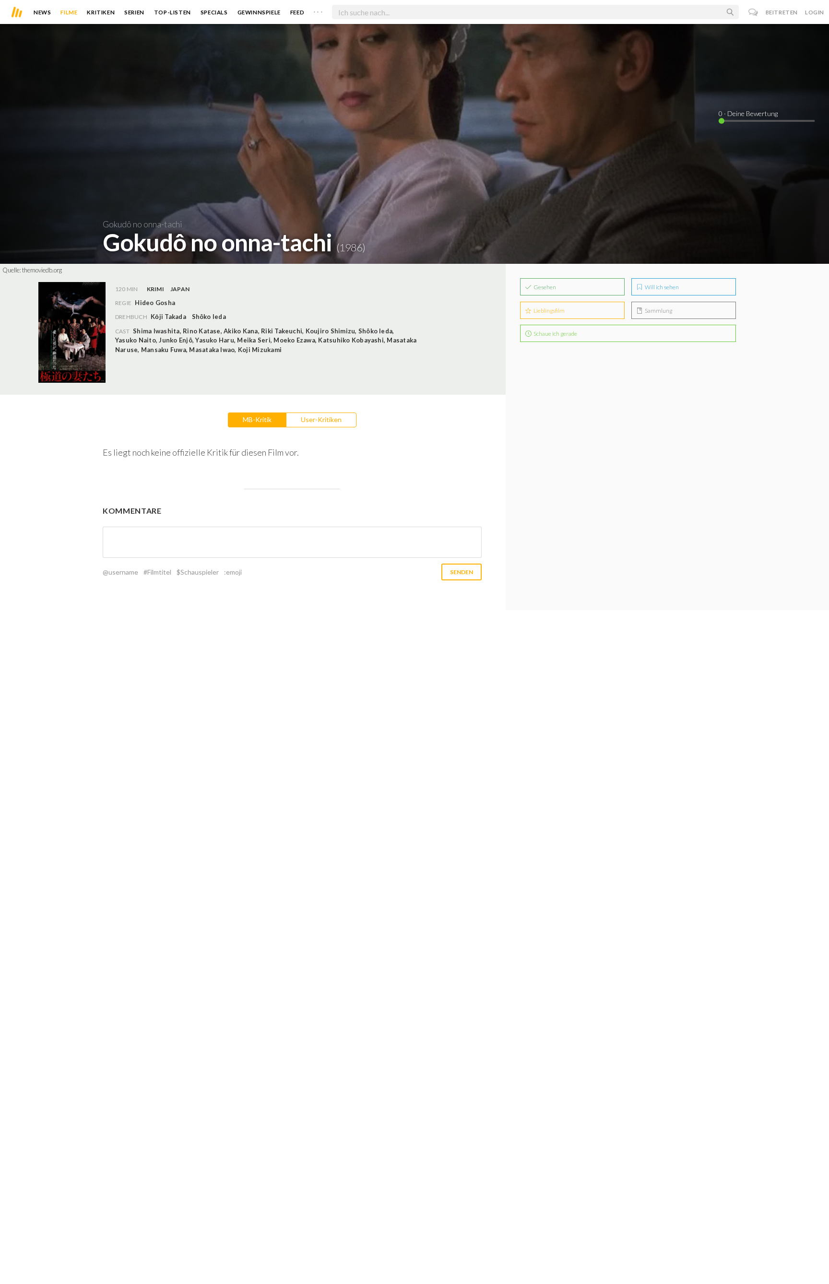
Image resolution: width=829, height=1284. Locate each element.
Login (814, 12)
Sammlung (658, 310)
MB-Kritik (257, 419)
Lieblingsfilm (549, 310)
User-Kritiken (321, 419)
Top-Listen (172, 12)
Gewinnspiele (259, 12)
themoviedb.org (42, 270)
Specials (214, 12)
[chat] (753, 12)
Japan (179, 289)
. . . (318, 10)
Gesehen (544, 287)
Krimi (155, 289)
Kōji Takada (168, 316)
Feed (297, 12)
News (42, 12)
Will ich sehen (661, 287)
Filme (68, 12)
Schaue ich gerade (555, 333)
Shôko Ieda (209, 316)
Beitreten (782, 12)
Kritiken (101, 12)
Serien (134, 12)
